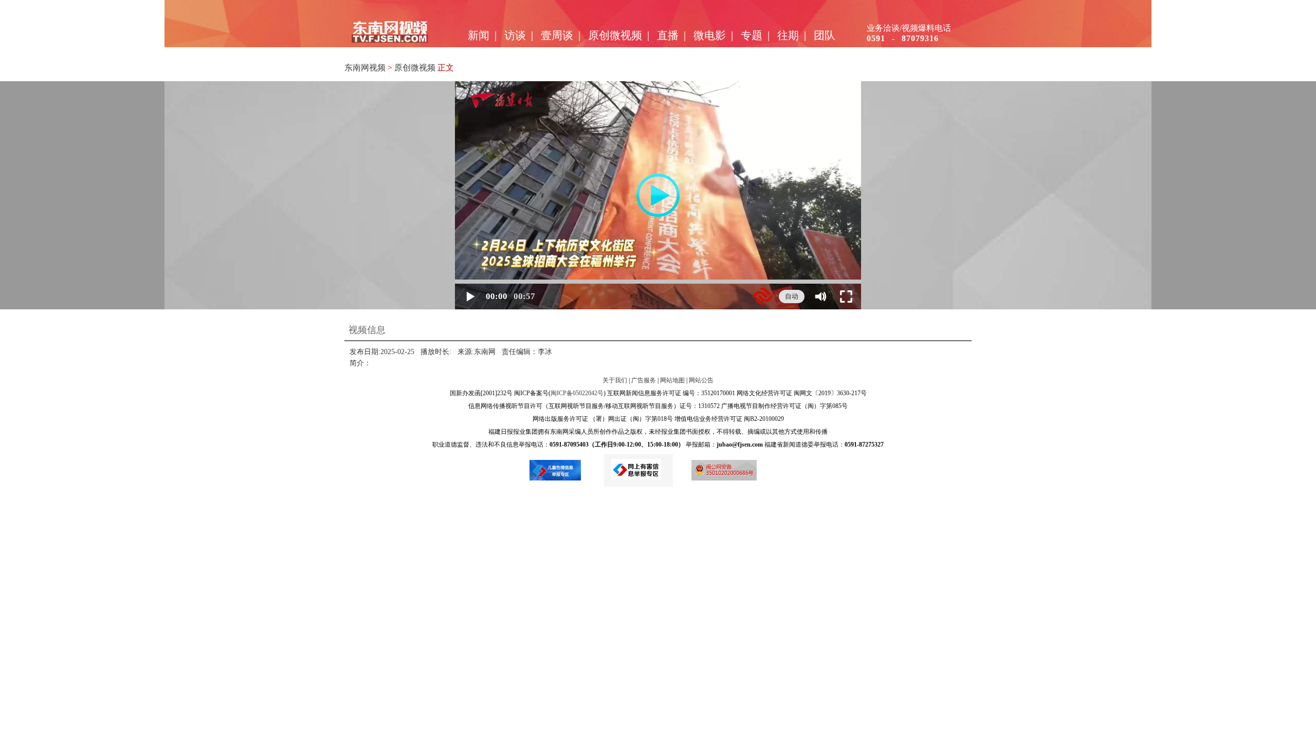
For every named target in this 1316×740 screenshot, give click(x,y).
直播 (668, 35)
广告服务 (643, 380)
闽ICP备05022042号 (577, 393)
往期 (788, 35)
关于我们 (614, 380)
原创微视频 (615, 35)
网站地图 (672, 380)
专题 (751, 35)
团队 (824, 35)
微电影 (709, 35)
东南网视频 (365, 67)
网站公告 (701, 380)
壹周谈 (557, 35)
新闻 (478, 35)
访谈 (515, 35)
